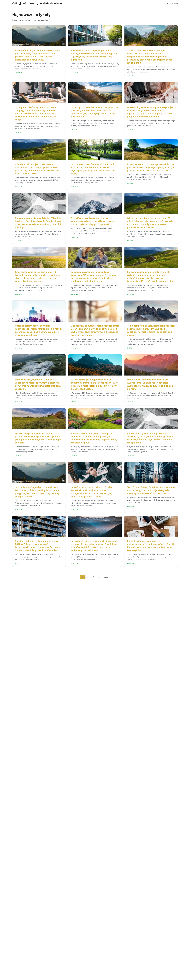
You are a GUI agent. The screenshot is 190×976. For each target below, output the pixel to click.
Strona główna (171, 3)
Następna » (103, 577)
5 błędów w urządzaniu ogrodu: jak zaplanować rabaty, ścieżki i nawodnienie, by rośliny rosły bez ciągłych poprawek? (95, 221)
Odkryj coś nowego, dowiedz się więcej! (37, 3)
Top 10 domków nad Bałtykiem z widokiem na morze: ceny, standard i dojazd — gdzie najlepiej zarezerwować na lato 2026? (151, 490)
